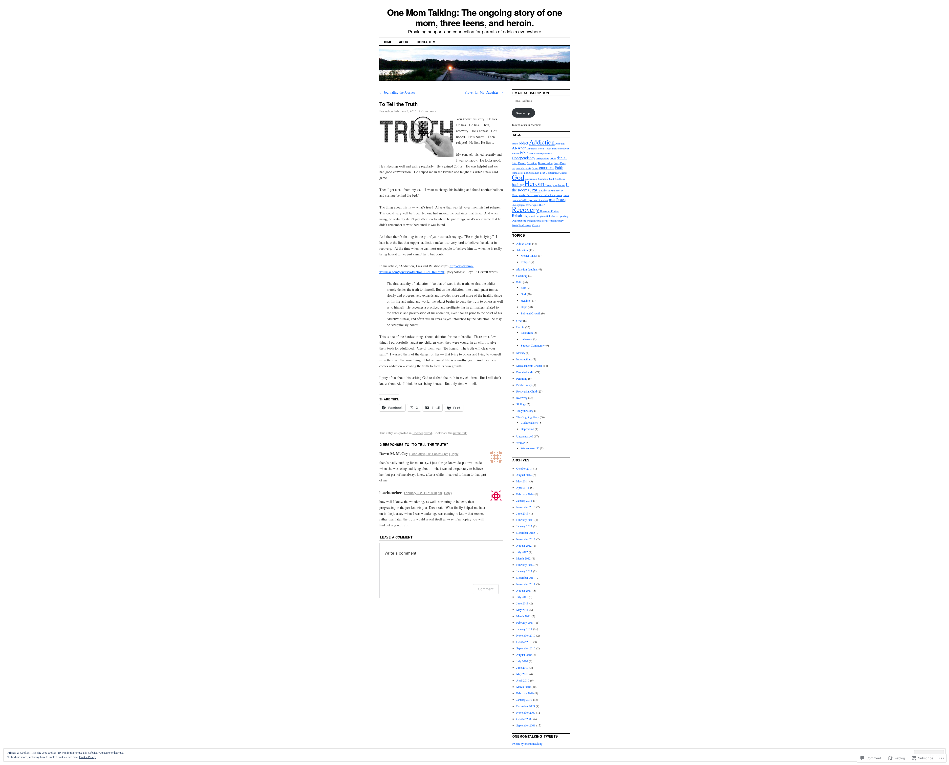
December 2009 (525, 706)
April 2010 (522, 680)
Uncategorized (422, 433)
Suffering (532, 220)
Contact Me (427, 42)
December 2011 (525, 577)
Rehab (517, 215)
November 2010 (525, 635)
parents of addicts (538, 200)
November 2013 (525, 507)
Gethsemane (552, 172)
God (518, 177)
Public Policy (524, 385)
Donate (522, 163)
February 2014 (525, 494)
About (404, 42)
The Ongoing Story (527, 417)
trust (528, 225)
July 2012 (522, 552)
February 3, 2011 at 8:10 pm (423, 493)
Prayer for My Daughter (484, 92)
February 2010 (525, 693)
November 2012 (525, 539)
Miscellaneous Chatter (529, 366)
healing (518, 184)
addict (523, 143)
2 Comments (427, 111)
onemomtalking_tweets (535, 736)
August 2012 (524, 545)
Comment (486, 589)
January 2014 (524, 500)
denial (562, 158)
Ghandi (563, 172)
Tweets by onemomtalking (527, 743)
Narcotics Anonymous (550, 195)
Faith (559, 167)
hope (555, 185)
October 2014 (524, 468)
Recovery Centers (549, 211)
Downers (543, 163)
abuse (515, 143)
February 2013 (525, 520)
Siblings (521, 404)
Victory (536, 225)
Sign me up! (523, 113)
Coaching (521, 276)
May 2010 (522, 674)
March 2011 (523, 616)
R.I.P (542, 205)
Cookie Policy (87, 757)
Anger (548, 148)
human (561, 185)
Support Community (533, 345)
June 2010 (522, 667)
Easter (535, 168)
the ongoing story (554, 220)
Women (520, 443)
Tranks (522, 225)
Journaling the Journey (397, 92)
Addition (559, 143)
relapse (526, 216)
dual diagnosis (523, 168)
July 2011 (522, 597)
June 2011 (522, 603)
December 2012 (525, 533)
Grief (519, 321)
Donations (532, 163)
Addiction (542, 142)
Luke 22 (545, 190)
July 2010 (522, 661)
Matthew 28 (557, 190)
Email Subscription (530, 92)
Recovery (525, 209)
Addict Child (523, 244)
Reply (454, 454)
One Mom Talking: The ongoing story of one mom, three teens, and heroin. (474, 17)
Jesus (535, 189)
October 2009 (524, 719)
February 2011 (525, 622)
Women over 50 (530, 448)
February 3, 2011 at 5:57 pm (429, 454)
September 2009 (525, 725)
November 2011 (525, 584)
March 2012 (523, 558)
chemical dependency (540, 153)
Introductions (524, 359)
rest (533, 216)
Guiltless (560, 179)
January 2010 (524, 700)
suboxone (521, 220)
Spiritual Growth (530, 313)
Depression (527, 429)
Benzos (515, 153)
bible (524, 153)
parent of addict (520, 200)
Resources (527, 332)
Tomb (515, 225)
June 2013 (522, 513)
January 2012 (524, 571)
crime (553, 158)
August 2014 (524, 475)
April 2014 (522, 488)
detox (515, 163)
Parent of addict (525, 372)
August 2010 (524, 655)
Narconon (532, 195)
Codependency (523, 158)
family (535, 172)
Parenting (521, 378)
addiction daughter (527, 269)
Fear (542, 172)
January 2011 (524, 629)
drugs (557, 163)
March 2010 (523, 687)
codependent (542, 158)
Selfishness (552, 216)
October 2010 (524, 642)
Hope (524, 307)
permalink (460, 433)
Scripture (541, 216)
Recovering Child (526, 391)
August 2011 (524, 590)
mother (523, 195)
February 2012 (525, 565)
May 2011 (522, 610)
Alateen (531, 148)
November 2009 (525, 712)
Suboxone (526, 339)
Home (387, 42)
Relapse (525, 262)
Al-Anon (519, 148)
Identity (520, 353)
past (552, 199)
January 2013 (524, 526)
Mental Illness (529, 255)
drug (550, 163)
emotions (546, 167)
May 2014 (522, 481)
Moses (515, 195)
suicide (541, 220)
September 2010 (525, 648)
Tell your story (524, 411)
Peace (560, 199)
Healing (525, 300)
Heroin (534, 183)
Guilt (552, 179)
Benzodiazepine (560, 148)
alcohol (540, 148)
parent (566, 195)
